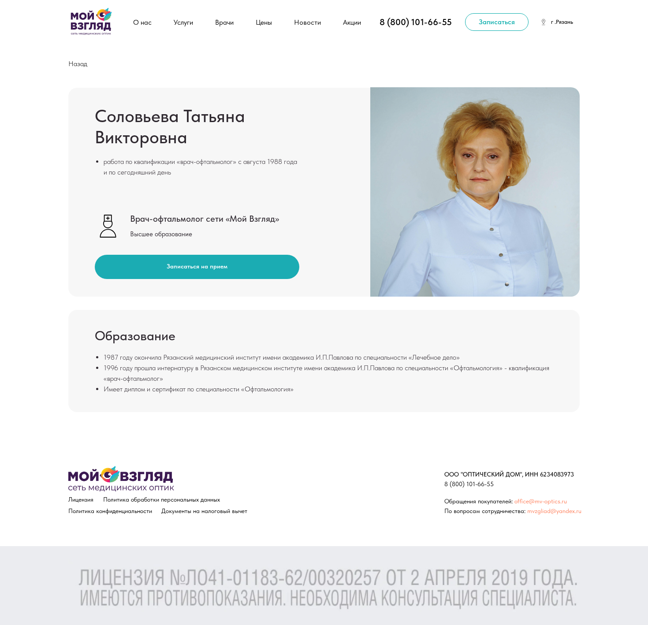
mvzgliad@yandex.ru (554, 510)
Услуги (183, 22)
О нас (142, 22)
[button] (497, 22)
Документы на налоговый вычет (204, 510)
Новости (307, 22)
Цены (264, 22)
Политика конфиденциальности (110, 510)
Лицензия (80, 499)
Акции (352, 22)
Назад (77, 64)
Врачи (224, 22)
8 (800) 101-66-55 (416, 22)
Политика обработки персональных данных (161, 499)
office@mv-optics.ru (540, 501)
